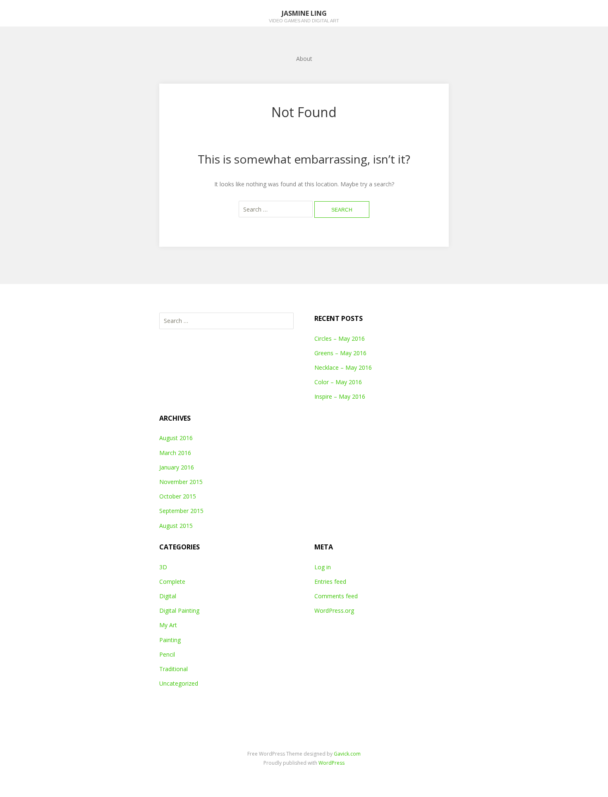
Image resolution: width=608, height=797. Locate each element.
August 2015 (176, 526)
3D (163, 567)
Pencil (167, 654)
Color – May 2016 (338, 382)
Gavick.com (347, 753)
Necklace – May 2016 (343, 367)
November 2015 (181, 482)
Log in (322, 567)
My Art (168, 625)
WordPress (331, 762)
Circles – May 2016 (339, 338)
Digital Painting (179, 610)
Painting (170, 640)
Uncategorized (178, 683)
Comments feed (336, 596)
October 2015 (177, 496)
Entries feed (330, 581)
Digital (167, 596)
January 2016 (176, 467)
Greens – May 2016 (340, 353)
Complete (172, 581)
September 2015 (181, 511)
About (304, 59)
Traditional (173, 669)
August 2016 (176, 438)
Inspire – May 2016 (339, 396)
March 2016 (175, 453)
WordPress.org (334, 610)
